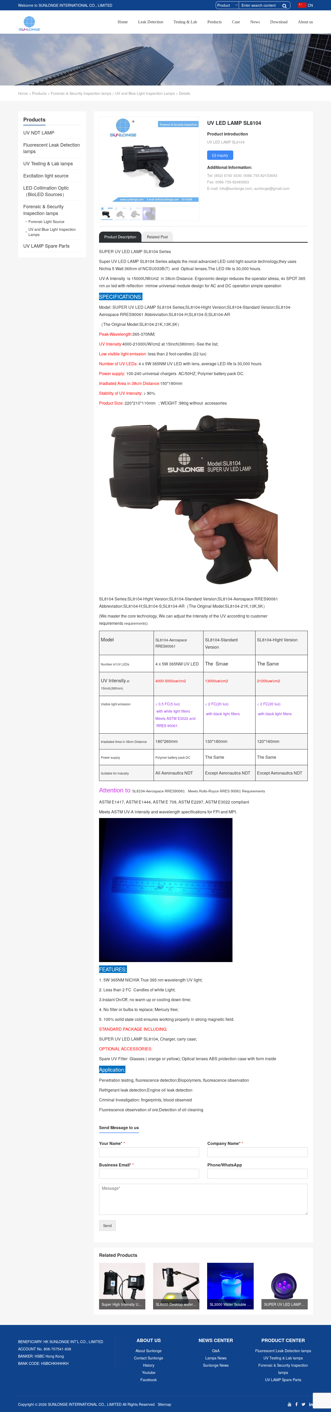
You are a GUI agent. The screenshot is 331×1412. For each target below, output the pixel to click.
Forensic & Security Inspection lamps (81, 93)
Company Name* (225, 1143)
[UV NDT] (29, 22)
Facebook (148, 1379)
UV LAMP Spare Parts (283, 1379)
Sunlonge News (216, 1365)
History (148, 1365)
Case (236, 22)
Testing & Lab (185, 22)
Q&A (216, 1350)
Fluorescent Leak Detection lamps (283, 1350)
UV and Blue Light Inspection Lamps (145, 93)
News (255, 22)
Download (279, 22)
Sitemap (164, 1404)
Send (107, 1225)
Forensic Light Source (46, 221)
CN (310, 5)
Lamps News (216, 1357)
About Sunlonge (149, 1350)
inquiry (222, 155)
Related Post (157, 236)
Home (123, 22)
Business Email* (116, 1165)
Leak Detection (150, 22)
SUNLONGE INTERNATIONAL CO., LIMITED (85, 1404)
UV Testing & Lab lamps (283, 1357)
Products (214, 22)
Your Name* (112, 1143)
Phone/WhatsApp (224, 1165)
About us (305, 22)
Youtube (148, 1372)
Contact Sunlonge (148, 1357)
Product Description (120, 236)
